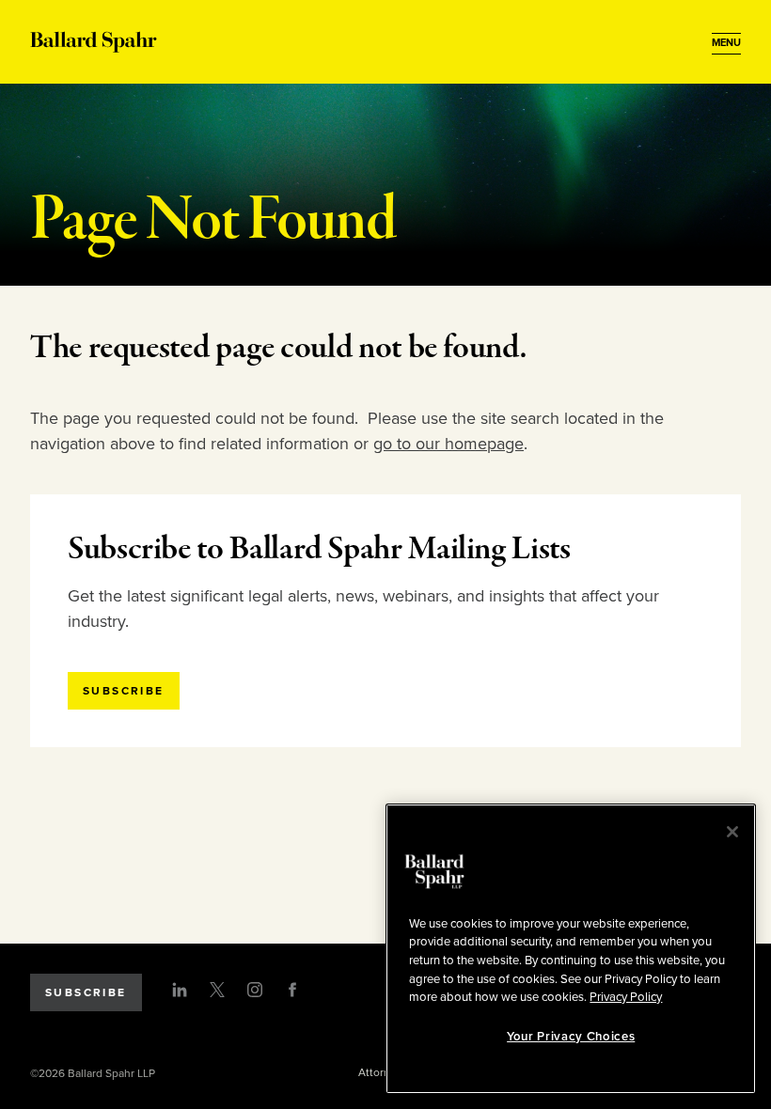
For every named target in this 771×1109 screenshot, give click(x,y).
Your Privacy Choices (571, 1036)
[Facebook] (292, 990)
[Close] (732, 831)
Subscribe (86, 992)
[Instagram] (255, 990)
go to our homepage (448, 443)
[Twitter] (217, 990)
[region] (571, 949)
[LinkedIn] (180, 990)
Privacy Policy (626, 997)
